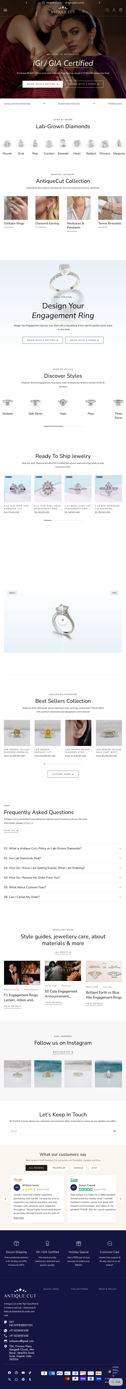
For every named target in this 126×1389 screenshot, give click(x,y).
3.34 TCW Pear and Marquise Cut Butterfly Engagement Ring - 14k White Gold (16, 507)
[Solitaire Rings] (16, 208)
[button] (5, 10)
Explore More (61, 774)
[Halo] (63, 402)
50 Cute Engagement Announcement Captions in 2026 (61, 994)
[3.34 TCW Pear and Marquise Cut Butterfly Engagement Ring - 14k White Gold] (17, 488)
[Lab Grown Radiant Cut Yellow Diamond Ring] (48, 733)
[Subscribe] (114, 1131)
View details (12, 1006)
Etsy (94, 1168)
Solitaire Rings (14, 223)
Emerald (63, 153)
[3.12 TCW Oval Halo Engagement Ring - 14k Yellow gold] (48, 488)
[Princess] (105, 143)
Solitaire (7, 414)
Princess (105, 153)
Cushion (49, 153)
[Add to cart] (17, 499)
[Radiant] (91, 143)
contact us (28, 823)
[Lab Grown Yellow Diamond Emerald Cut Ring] (17, 733)
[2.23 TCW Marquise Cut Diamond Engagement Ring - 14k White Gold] (108, 488)
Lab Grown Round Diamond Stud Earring (77, 751)
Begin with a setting (41, 84)
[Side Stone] (35, 402)
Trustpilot (59, 1168)
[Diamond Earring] (47, 208)
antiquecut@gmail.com (21, 1341)
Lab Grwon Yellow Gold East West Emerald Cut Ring (109, 751)
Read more (19, 1217)
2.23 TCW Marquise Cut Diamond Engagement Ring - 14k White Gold (107, 507)
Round (7, 153)
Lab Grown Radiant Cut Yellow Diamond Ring (46, 751)
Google (78, 1168)
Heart (77, 153)
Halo (63, 414)
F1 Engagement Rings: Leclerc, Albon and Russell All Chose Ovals (21, 998)
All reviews (36, 1168)
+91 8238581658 (19, 1330)
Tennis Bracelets (109, 223)
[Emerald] (63, 143)
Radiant (91, 153)
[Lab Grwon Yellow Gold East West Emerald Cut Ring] (109, 733)
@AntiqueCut (61, 1052)
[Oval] (21, 143)
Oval (21, 153)
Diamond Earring (47, 223)
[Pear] (35, 143)
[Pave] (90, 402)
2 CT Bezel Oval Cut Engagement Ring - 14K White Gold (77, 507)
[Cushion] (49, 143)
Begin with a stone (83, 84)
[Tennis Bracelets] (110, 208)
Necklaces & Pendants (75, 225)
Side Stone (35, 414)
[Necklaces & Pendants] (79, 208)
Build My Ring (61, 666)
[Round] (7, 143)
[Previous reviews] (5, 1199)
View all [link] (9, 830)
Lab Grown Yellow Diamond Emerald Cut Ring (17, 751)
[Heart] (77, 143)
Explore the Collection (61, 533)
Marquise (119, 153)
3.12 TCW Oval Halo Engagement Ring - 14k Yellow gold (47, 507)
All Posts (61, 952)
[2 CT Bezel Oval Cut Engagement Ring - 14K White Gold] (78, 488)
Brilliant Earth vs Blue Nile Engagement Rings (104, 995)
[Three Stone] (118, 402)
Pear (35, 153)
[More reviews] (120, 1199)
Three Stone (118, 416)
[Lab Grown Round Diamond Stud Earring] (78, 733)
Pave (91, 414)
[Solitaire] (7, 402)
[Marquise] (119, 143)
